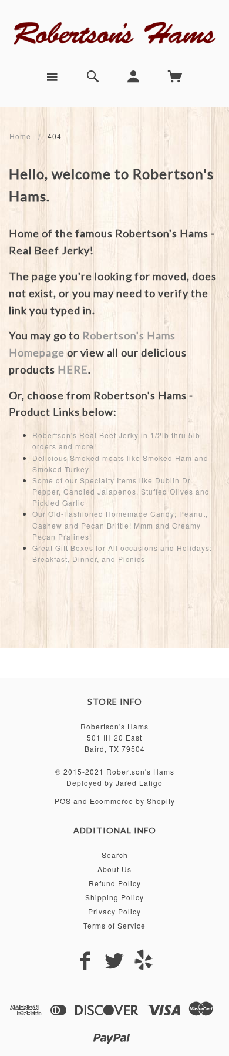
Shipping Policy (114, 897)
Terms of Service (114, 925)
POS (63, 801)
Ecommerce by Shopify (132, 801)
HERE (73, 369)
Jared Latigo (139, 783)
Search (115, 855)
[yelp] (143, 959)
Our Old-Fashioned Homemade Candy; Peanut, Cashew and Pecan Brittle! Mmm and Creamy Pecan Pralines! (120, 525)
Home (20, 136)
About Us (114, 869)
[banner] (114, 32)
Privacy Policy (114, 911)
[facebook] (85, 961)
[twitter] (114, 961)
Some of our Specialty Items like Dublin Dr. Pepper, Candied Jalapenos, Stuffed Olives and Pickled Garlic (121, 491)
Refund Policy (115, 883)
